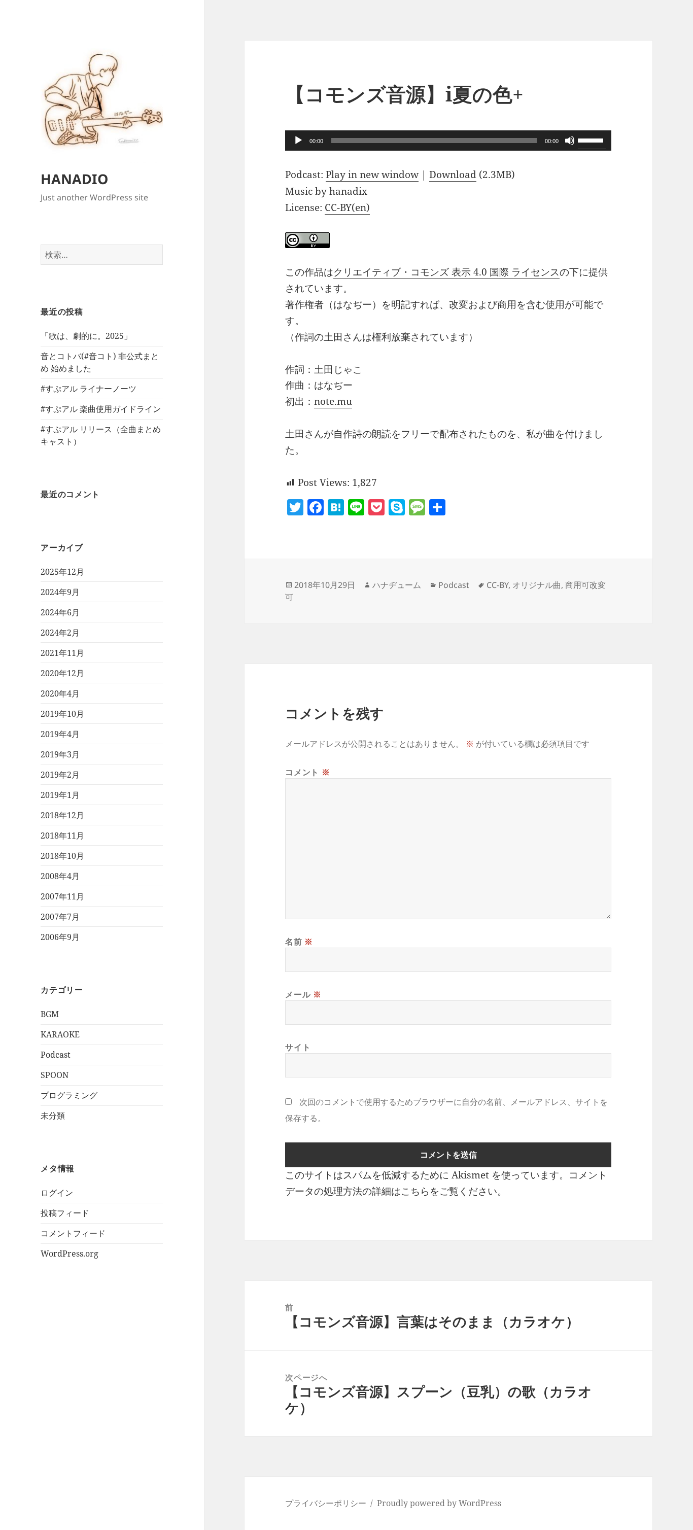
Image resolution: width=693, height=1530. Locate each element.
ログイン (57, 1192)
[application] (448, 140)
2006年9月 (60, 937)
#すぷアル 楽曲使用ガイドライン (101, 408)
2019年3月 (60, 754)
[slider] (592, 139)
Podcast (56, 1054)
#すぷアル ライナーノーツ (88, 388)
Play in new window (372, 174)
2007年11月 (62, 896)
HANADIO (74, 178)
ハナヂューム (396, 584)
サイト (297, 1047)
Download (452, 174)
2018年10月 (62, 855)
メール (303, 994)
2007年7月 (60, 916)
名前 (299, 941)
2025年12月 (62, 571)
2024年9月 (60, 592)
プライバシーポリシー (325, 1503)
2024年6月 (60, 612)
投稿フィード (65, 1213)
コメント (307, 772)
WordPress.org (69, 1253)
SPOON (54, 1075)
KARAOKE (60, 1034)
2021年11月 (62, 652)
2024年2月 (60, 632)
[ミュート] (570, 140)
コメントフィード (73, 1233)
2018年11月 (62, 835)
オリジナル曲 (536, 584)
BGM (50, 1014)
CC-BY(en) (347, 207)
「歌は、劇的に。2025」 (86, 335)
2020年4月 (60, 693)
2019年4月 (60, 734)
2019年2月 (60, 774)
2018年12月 (62, 815)
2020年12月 (62, 673)
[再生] (298, 140)
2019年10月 (62, 713)
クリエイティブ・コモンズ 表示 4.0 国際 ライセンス (446, 272)
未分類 (53, 1115)
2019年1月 (60, 795)
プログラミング (69, 1095)
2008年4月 (60, 876)
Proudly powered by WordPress (439, 1503)
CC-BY (497, 584)
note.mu (333, 401)
